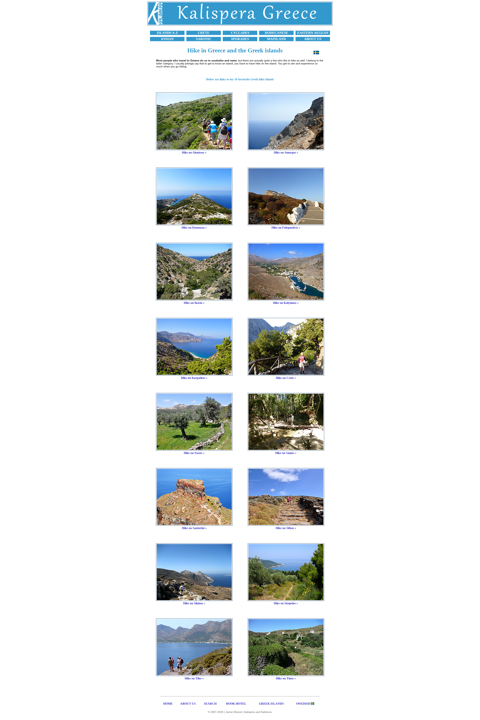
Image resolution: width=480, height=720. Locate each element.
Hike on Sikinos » (194, 603)
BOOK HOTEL (236, 703)
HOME (168, 703)
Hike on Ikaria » (194, 302)
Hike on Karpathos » (194, 377)
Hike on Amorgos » (286, 152)
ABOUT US (188, 703)
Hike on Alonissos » (194, 152)
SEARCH (210, 703)
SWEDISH (303, 703)
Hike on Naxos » (194, 453)
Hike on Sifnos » (286, 528)
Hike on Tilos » (194, 678)
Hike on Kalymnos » (286, 302)
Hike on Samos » (285, 453)
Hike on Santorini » (194, 528)
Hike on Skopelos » (286, 603)
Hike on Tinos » (286, 678)
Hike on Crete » (286, 377)
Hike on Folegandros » (286, 227)
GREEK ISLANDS (271, 703)
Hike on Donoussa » (194, 227)
